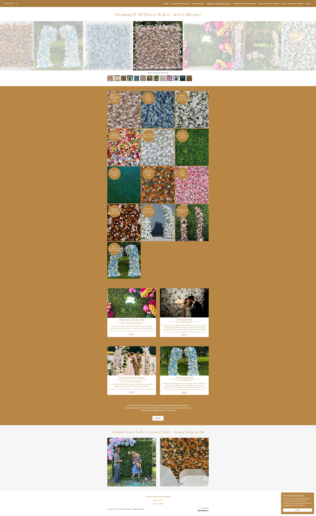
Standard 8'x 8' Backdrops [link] (245, 4)
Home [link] (166, 4)
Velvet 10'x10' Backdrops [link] (269, 4)
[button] (309, 4)
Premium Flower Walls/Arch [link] (219, 4)
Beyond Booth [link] (198, 4)
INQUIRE (158, 418)
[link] (11, 3)
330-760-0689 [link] (158, 504)
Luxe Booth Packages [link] (180, 4)
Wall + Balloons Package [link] (292, 4)
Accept (297, 510)
